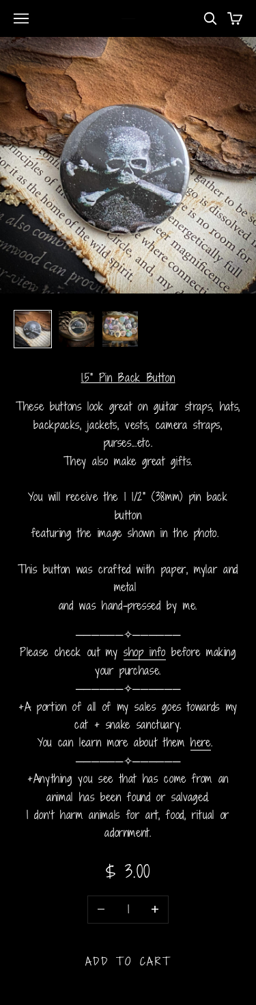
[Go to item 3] (120, 329)
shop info (145, 652)
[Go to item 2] (76, 329)
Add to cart (128, 961)
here (200, 742)
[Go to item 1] (33, 329)
